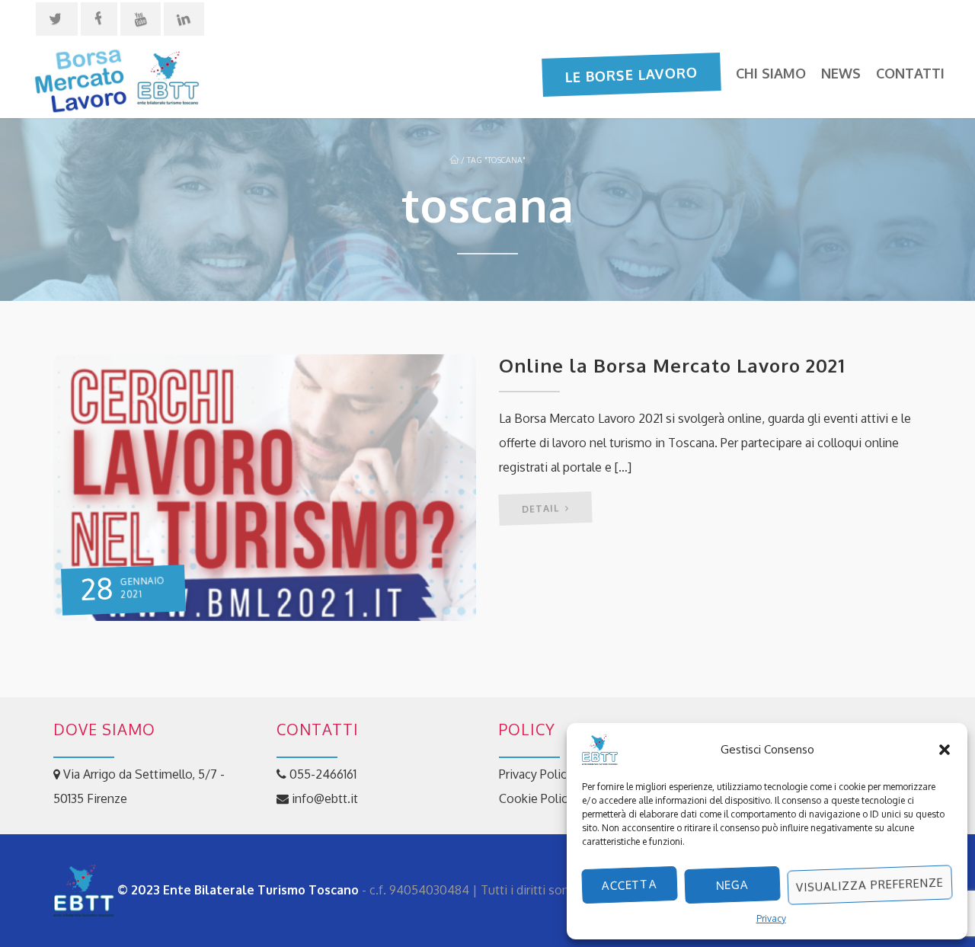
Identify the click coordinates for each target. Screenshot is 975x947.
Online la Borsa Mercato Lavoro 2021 (672, 365)
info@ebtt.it (323, 798)
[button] (944, 749)
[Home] (116, 78)
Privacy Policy (536, 774)
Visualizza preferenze (870, 884)
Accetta (630, 884)
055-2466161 (321, 774)
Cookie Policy (536, 798)
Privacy (771, 918)
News (841, 73)
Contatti (910, 73)
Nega (733, 884)
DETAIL (542, 508)
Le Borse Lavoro (631, 74)
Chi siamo (771, 73)
